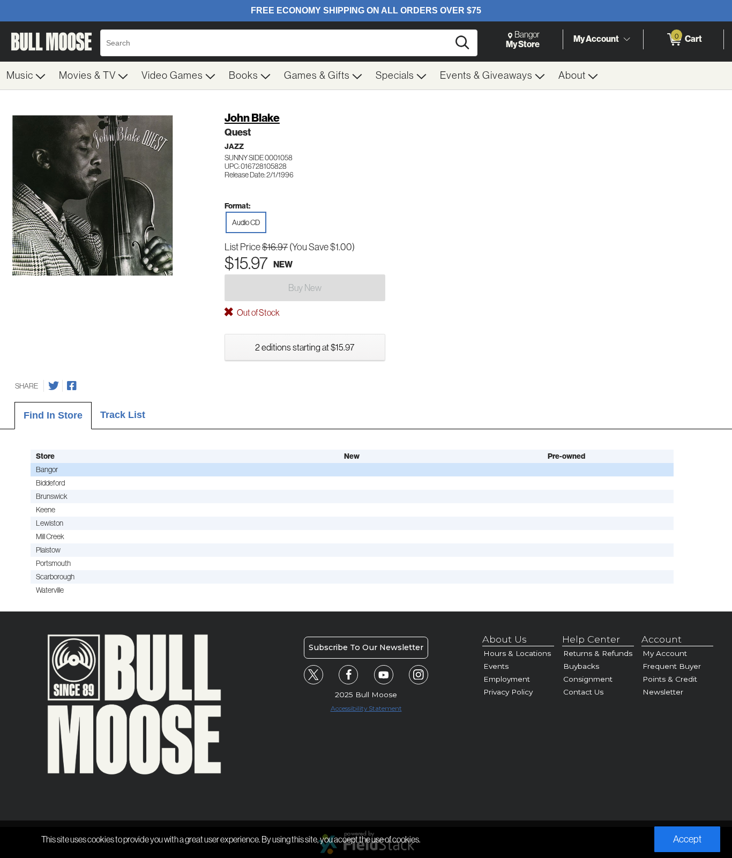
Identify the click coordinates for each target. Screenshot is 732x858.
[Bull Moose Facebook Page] (348, 674)
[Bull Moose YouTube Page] (383, 674)
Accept (687, 839)
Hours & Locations (517, 653)
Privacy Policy (508, 692)
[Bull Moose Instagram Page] (418, 674)
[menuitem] (26, 75)
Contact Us (583, 692)
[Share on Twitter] (53, 385)
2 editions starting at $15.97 (304, 347)
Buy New (305, 287)
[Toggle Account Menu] (626, 39)
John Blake (252, 118)
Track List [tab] (122, 414)
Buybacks (581, 666)
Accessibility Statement (366, 708)
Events (496, 666)
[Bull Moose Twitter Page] (313, 674)
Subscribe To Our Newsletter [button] (366, 647)
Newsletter (663, 692)
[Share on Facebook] (72, 385)
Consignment (588, 679)
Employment (506, 679)
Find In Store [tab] (53, 415)
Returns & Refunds (597, 653)
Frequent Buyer (672, 666)
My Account (596, 39)
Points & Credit (670, 679)
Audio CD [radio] (246, 222)
